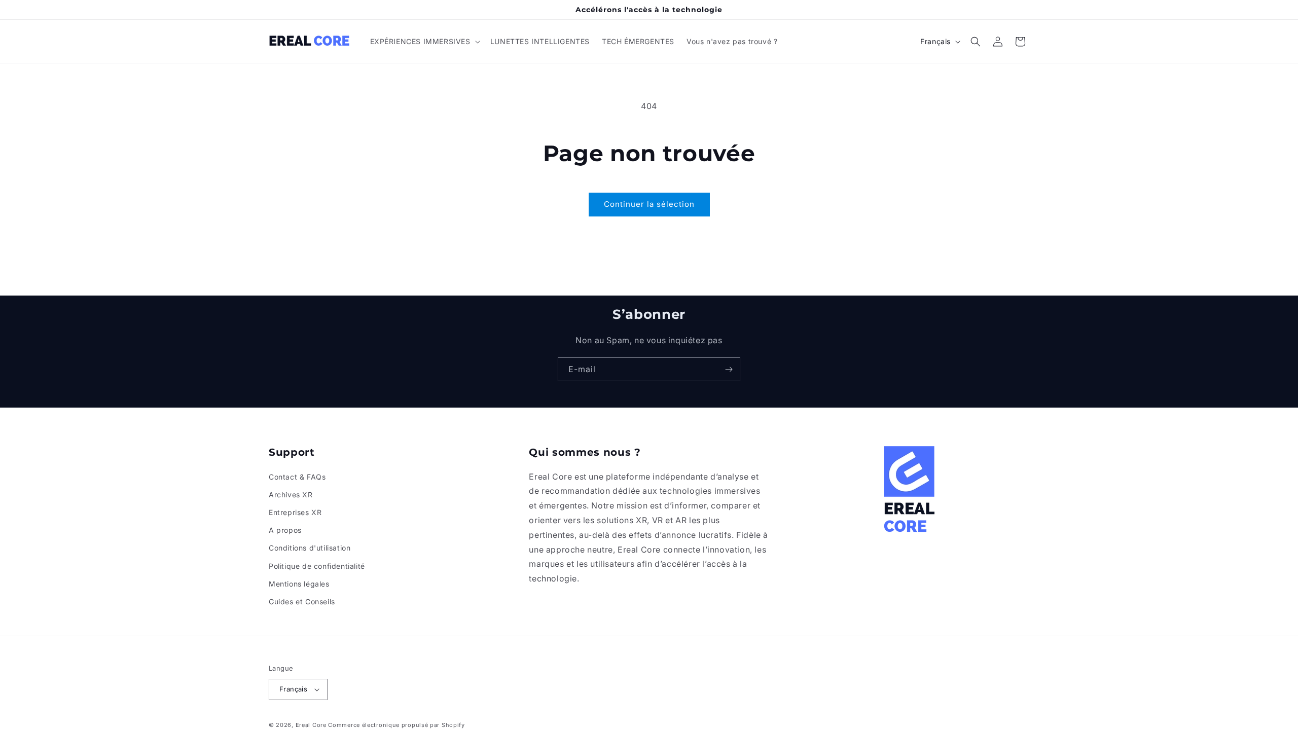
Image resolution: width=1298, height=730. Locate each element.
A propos (285, 530)
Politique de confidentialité (317, 566)
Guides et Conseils (302, 601)
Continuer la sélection (649, 204)
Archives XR (291, 494)
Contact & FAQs (297, 476)
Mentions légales (299, 583)
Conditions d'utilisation (309, 547)
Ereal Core (311, 724)
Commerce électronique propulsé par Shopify (396, 724)
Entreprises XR (295, 512)
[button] (424, 41)
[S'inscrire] (728, 369)
